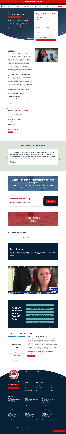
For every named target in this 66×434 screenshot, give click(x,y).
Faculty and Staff (41, 3)
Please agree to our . (42, 37)
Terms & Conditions (47, 430)
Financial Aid (27, 385)
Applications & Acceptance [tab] (16, 344)
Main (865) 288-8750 (45, 420)
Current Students (48, 3)
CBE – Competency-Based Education (32, 419)
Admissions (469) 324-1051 (11, 409)
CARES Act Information (26, 3)
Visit (51, 387)
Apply (51, 388)
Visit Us (54, 3)
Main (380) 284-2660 (45, 400)
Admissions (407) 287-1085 (46, 416)
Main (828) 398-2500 (11, 400)
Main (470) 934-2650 (11, 415)
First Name (38, 19)
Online (40, 6)
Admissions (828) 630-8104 (12, 401)
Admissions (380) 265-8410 (46, 401)
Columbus (44, 398)
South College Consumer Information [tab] (16, 349)
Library (52, 382)
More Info (31, 355)
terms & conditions (44, 37)
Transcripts (38, 385)
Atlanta (26, 398)
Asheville (9, 398)
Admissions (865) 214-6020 (46, 410)
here (28, 237)
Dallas (9, 405)
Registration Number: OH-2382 (46, 402)
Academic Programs (39, 382)
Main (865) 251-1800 (45, 409)
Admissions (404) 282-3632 (29, 401)
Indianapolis (27, 405)
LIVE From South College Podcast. (16, 91)
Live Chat (56, 431)
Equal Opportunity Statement (54, 430)
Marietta (9, 413)
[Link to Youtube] (12, 381)
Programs (11, 46)
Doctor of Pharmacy (12, 235)
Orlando (44, 413)
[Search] (64, 4)
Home (8, 46)
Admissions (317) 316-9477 (29, 409)
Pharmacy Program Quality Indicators (15, 93)
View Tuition (10, 126)
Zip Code (47, 27)
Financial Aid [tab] (16, 339)
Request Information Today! (36, 1)
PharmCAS (33, 220)
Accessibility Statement (41, 430)
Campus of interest (39, 15)
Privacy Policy (35, 430)
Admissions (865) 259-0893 (46, 421)
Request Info (61, 6)
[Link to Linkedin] (18, 381)
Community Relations (39, 388)
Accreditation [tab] (16, 341)
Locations (26, 387)
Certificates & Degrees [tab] (16, 355)
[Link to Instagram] (15, 381)
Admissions (27, 382)
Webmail (52, 385)
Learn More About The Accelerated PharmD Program (33, 187)
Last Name (48, 19)
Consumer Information (28, 390)
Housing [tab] (16, 347)
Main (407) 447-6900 (45, 415)
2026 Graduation (34, 3)
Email (37, 23)
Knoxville (10, 132)
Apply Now (60, 3)
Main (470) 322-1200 (28, 400)
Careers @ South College (29, 388)
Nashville (27, 413)
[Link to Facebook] (8, 381)
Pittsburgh (10, 419)
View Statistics (10, 121)
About (37, 390)
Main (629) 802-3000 (28, 415)
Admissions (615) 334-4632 (29, 416)
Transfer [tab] (16, 352)
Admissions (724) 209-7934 (11, 424)
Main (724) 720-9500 (11, 422)
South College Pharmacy (12, 116)
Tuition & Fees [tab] (16, 336)
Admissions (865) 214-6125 (29, 421)
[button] (6, 158)
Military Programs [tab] (16, 360)
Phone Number (38, 27)
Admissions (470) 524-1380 (11, 416)
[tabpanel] (42, 347)
